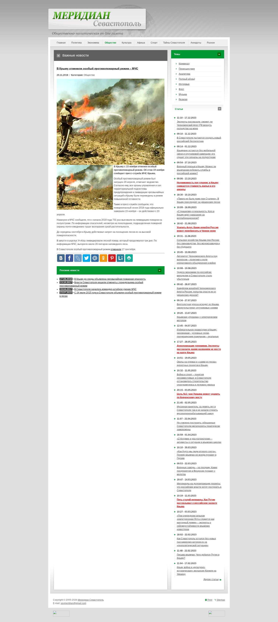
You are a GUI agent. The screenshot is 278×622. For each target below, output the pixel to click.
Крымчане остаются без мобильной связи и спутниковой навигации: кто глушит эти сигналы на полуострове (196, 154)
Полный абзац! (187, 79)
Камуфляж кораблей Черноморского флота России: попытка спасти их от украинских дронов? (196, 291)
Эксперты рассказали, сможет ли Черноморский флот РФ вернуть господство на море (195, 125)
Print (209, 600)
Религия (183, 99)
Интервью (184, 84)
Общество (110, 42)
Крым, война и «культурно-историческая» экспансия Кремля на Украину (196, 570)
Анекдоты (196, 42)
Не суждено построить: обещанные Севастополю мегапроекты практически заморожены (198, 426)
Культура (126, 42)
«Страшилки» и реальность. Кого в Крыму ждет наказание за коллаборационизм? (195, 214)
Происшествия (187, 68)
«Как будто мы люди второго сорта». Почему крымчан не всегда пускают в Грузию (196, 455)
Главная (61, 42)
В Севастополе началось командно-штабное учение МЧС (105, 289)
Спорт (154, 42)
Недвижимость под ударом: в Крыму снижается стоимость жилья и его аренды (197, 186)
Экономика (93, 42)
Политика (76, 42)
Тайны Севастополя (174, 42)
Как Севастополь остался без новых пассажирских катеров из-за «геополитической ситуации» (196, 542)
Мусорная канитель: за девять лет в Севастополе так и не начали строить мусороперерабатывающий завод (197, 410)
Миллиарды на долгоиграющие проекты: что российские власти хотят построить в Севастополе (199, 487)
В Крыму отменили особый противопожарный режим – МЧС (97, 68)
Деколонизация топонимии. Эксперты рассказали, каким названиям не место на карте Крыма (199, 349)
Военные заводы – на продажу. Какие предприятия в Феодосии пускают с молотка (197, 471)
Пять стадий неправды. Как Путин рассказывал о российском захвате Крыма (197, 503)
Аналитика (184, 74)
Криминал (184, 63)
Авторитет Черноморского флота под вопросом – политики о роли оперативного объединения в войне (197, 259)
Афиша (141, 42)
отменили (116, 249)
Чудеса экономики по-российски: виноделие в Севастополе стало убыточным (194, 275)
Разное (211, 42)
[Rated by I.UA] (61, 616)
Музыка (183, 94)
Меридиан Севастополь (91, 600)
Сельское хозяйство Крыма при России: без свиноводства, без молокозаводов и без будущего (198, 243)
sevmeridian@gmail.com (73, 603)
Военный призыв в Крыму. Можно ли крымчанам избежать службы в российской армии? (196, 170)
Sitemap (221, 600)
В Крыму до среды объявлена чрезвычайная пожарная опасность (110, 279)
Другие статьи (211, 579)
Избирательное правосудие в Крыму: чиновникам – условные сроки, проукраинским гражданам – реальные (198, 333)
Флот (181, 89)
